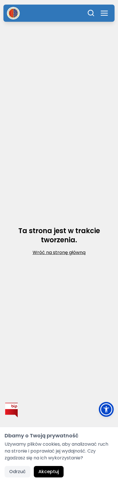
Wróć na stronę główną (59, 252)
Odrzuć (17, 471)
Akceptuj (48, 471)
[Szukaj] (91, 13)
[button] (106, 409)
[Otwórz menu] (104, 13)
